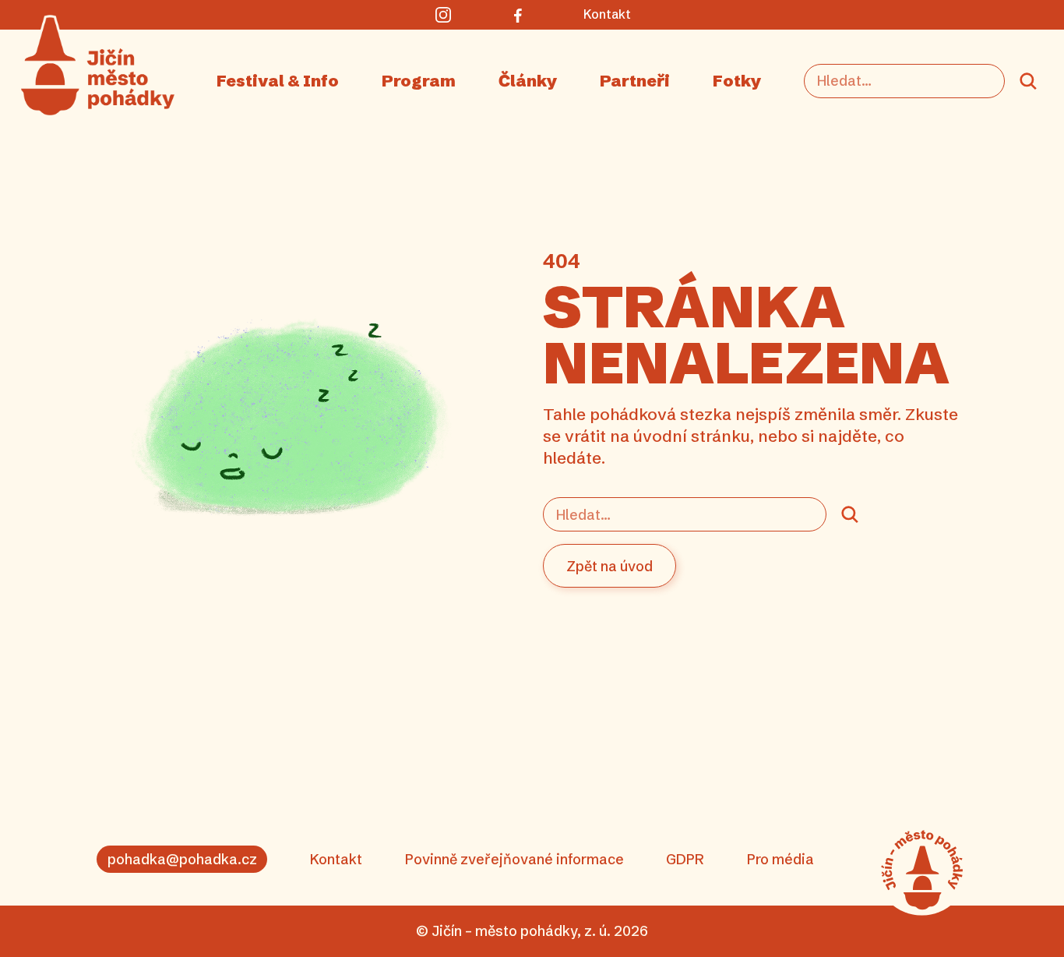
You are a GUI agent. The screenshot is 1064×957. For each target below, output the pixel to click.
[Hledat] (1028, 81)
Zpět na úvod (609, 566)
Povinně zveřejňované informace (514, 859)
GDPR (685, 859)
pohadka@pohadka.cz (182, 859)
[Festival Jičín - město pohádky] (921, 870)
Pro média (780, 859)
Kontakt (336, 859)
